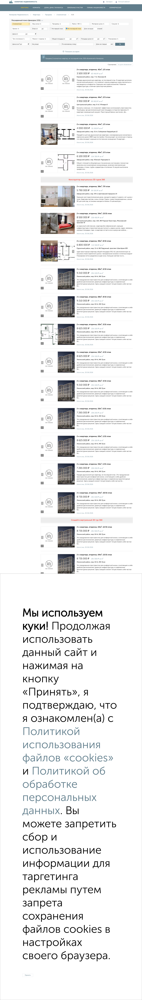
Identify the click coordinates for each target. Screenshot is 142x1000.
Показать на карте (72, 52)
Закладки (109, 2)
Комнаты (36, 7)
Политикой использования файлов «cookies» (68, 745)
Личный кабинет (124, 2)
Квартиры (24, 7)
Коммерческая (115, 7)
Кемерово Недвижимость (18, 15)
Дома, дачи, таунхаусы (53, 7)
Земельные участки (75, 7)
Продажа (48, 15)
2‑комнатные (61, 15)
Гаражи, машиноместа (96, 7)
